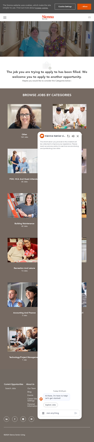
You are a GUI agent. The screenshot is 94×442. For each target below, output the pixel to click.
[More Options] (43, 413)
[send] (75, 413)
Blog (29, 392)
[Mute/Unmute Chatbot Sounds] (73, 136)
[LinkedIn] (6, 419)
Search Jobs (10, 388)
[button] (65, 7)
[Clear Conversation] (68, 136)
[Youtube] (31, 419)
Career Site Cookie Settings (35, 399)
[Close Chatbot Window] (77, 136)
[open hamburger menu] (4, 17)
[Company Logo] (48, 17)
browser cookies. (41, 8)
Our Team (31, 388)
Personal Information (32, 405)
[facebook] (15, 419)
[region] (60, 274)
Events (30, 395)
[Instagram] (23, 419)
